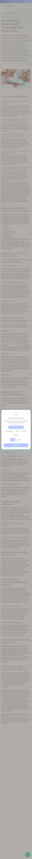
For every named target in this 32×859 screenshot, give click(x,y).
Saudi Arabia (9, 431)
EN (12, 439)
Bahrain (16, 435)
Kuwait (24, 431)
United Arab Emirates (17, 427)
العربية (18, 439)
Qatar (17, 431)
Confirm (16, 445)
